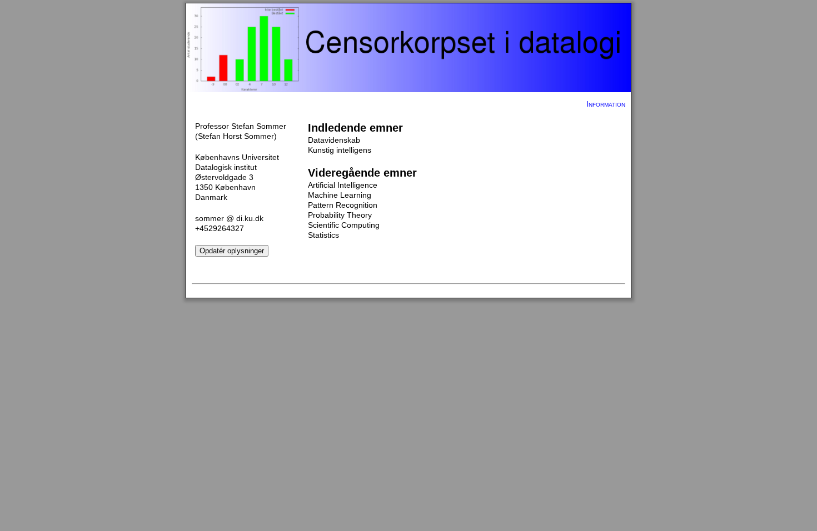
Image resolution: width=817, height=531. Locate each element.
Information (605, 103)
